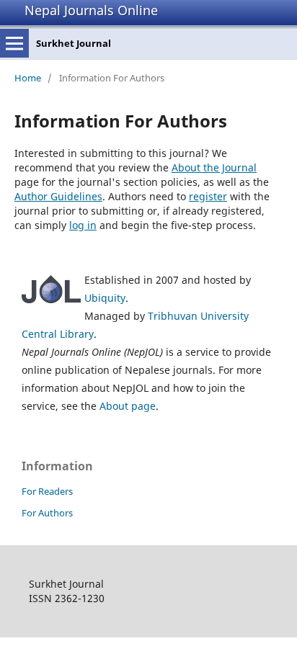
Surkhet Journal (73, 43)
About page (127, 406)
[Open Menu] (14, 43)
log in (83, 225)
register (208, 196)
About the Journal (214, 167)
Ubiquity (104, 298)
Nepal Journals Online (91, 10)
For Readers (47, 491)
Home (27, 77)
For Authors (47, 512)
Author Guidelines (58, 196)
